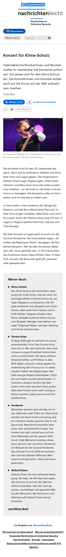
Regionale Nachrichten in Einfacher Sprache (34, 536)
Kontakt (36, 540)
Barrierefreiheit (21, 540)
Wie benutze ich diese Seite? (18, 532)
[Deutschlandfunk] (33, 4)
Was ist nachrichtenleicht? (49, 532)
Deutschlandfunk (42, 525)
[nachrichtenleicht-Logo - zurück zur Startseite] (40, 13)
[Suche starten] (49, 38)
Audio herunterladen (44, 102)
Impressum (48, 540)
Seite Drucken (23, 109)
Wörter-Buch (12, 38)
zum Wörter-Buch (18, 509)
